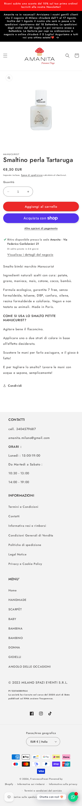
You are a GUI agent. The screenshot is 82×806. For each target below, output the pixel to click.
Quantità (8, 182)
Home (12, 590)
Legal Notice (17, 554)
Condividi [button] (15, 386)
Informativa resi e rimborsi (27, 526)
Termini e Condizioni (23, 507)
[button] (5, 55)
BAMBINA (15, 628)
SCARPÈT (15, 609)
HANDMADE (17, 600)
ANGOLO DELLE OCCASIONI (29, 666)
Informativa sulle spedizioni (24, 797)
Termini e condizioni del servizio (43, 790)
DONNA (14, 647)
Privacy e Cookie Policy (25, 564)
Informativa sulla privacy (63, 784)
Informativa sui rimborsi (31, 784)
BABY (12, 619)
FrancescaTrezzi (39, 779)
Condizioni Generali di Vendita (30, 535)
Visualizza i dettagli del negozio (30, 255)
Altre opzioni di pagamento (41, 228)
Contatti (14, 516)
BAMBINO (15, 638)
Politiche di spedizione (24, 545)
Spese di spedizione (31, 175)
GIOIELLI (14, 657)
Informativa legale (54, 797)
